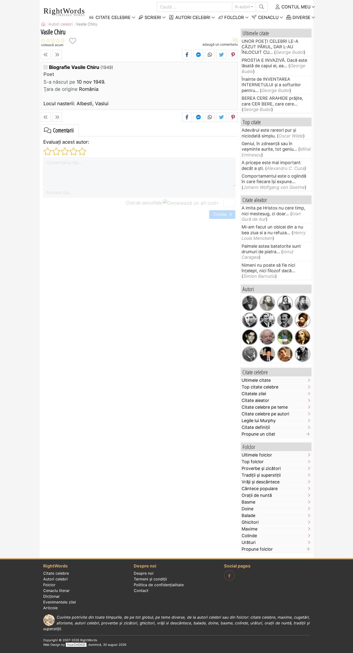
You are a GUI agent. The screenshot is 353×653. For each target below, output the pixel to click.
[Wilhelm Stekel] (302, 354)
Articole (50, 607)
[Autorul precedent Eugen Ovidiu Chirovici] (45, 54)
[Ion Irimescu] (267, 354)
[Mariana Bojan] (285, 354)
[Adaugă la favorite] (72, 41)
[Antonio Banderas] (267, 320)
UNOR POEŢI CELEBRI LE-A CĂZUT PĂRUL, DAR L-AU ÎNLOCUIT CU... (270, 47)
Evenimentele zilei (59, 602)
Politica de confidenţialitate (159, 584)
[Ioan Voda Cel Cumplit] (302, 320)
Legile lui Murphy (259, 420)
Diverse (300, 17)
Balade (248, 515)
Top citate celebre (260, 386)
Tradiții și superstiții (261, 475)
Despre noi (143, 573)
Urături (249, 542)
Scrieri (152, 17)
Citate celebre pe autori (265, 413)
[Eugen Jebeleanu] (285, 337)
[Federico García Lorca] (250, 337)
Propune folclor (257, 549)
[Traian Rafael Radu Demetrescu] (285, 320)
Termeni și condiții (150, 579)
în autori (242, 6)
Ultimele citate (256, 380)
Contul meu (295, 6)
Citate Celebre (112, 17)
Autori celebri (192, 17)
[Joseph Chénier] (302, 337)
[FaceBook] (229, 575)
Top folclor (253, 461)
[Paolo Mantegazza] (250, 354)
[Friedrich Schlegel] (302, 303)
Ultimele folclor (257, 454)
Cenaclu (268, 17)
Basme (248, 502)
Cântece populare (260, 488)
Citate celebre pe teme (265, 407)
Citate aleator (255, 400)
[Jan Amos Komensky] (285, 303)
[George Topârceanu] (250, 320)
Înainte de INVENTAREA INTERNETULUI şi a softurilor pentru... (271, 85)
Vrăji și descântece (261, 481)
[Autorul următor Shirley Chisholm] (57, 54)
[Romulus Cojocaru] (267, 303)
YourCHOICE (76, 645)
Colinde (249, 535)
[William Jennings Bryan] (250, 303)
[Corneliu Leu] (267, 337)
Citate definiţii (256, 427)
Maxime (249, 528)
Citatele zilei (254, 393)
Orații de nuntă (257, 495)
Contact (141, 590)
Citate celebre (56, 573)
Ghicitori (250, 522)
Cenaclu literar (56, 590)
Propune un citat (258, 434)
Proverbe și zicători (261, 468)
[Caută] (262, 7)
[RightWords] (43, 24)
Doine (247, 508)
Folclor (233, 17)
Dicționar (51, 596)
